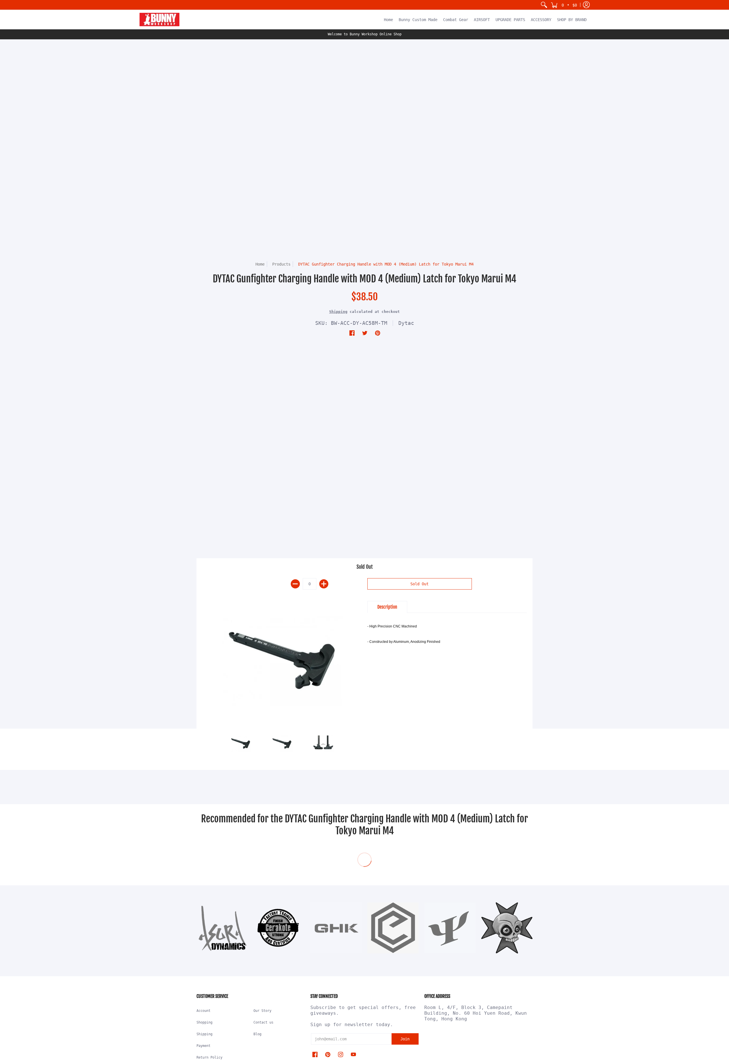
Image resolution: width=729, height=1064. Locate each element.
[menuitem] (544, 5)
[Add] (323, 583)
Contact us (263, 1022)
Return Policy (209, 1057)
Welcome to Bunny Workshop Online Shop (365, 34)
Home (260, 264)
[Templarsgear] (507, 928)
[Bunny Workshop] (159, 19)
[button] (564, 5)
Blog (257, 1034)
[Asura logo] (222, 928)
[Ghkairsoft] (336, 928)
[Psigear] (450, 928)
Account (203, 1011)
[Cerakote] (279, 928)
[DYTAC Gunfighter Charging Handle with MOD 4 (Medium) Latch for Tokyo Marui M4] (282, 660)
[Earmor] (393, 928)
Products (281, 264)
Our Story (262, 1011)
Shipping (338, 311)
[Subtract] (295, 583)
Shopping (204, 1022)
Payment (203, 1046)
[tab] (387, 607)
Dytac (406, 323)
